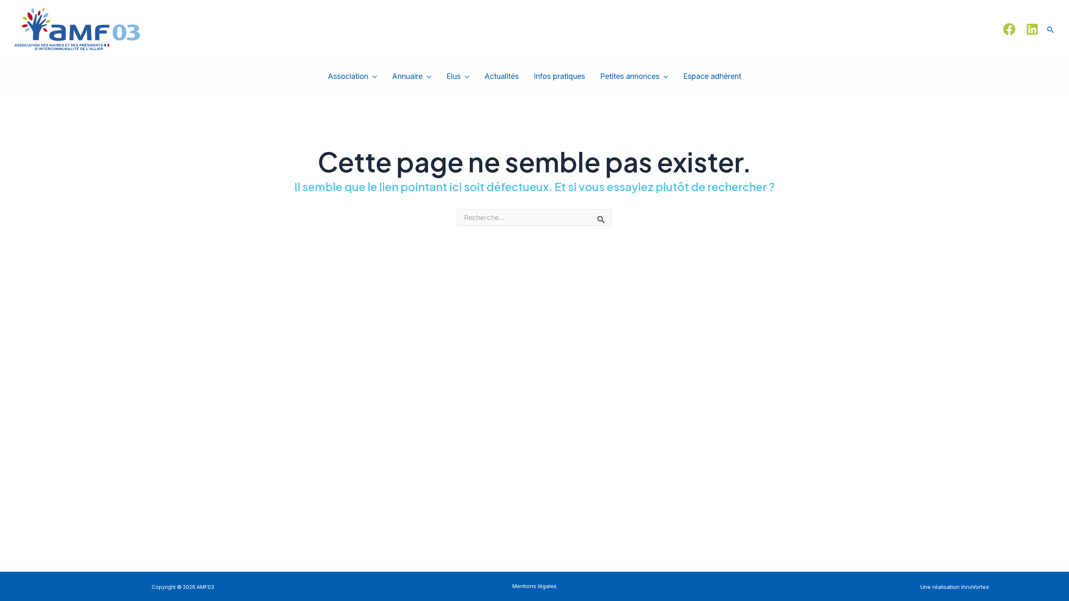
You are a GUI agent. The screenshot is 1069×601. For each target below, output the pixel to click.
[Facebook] (1009, 29)
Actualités (501, 76)
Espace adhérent (712, 76)
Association (348, 76)
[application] (372, 77)
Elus (453, 76)
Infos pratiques (559, 76)
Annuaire (407, 76)
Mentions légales (534, 586)
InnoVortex (975, 586)
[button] (1050, 29)
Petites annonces (629, 76)
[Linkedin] (1032, 29)
